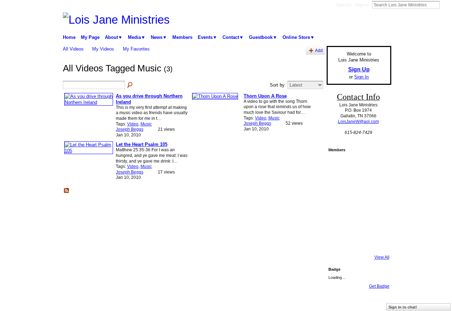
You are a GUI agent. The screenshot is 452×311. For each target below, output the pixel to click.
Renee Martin (114, 302)
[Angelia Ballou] (376, 203)
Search (445, 4)
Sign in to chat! (402, 307)
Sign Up (343, 4)
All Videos (73, 49)
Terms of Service (375, 302)
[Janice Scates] (376, 222)
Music (146, 124)
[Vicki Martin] (357, 222)
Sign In (362, 4)
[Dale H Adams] (357, 184)
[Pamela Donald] (376, 241)
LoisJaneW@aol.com (358, 121)
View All (381, 257)
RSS (67, 191)
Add (319, 50)
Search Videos (130, 85)
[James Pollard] (357, 241)
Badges (311, 302)
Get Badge (379, 286)
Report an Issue (339, 302)
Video (132, 124)
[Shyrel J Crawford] (337, 241)
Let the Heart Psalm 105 (141, 144)
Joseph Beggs (129, 129)
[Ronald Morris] (337, 184)
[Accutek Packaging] (357, 203)
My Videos (103, 49)
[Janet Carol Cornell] (357, 165)
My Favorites (136, 49)
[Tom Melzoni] (337, 165)
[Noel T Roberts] (376, 165)
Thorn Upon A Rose (265, 96)
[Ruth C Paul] (337, 222)
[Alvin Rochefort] (337, 203)
